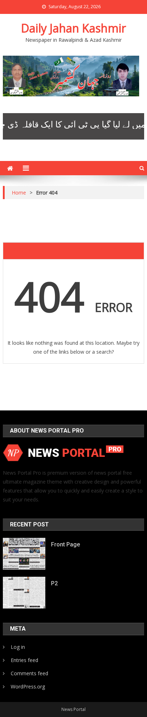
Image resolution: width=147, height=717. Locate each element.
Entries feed (24, 660)
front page (65, 544)
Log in (18, 646)
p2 (54, 583)
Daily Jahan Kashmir (73, 28)
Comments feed (29, 673)
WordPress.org (28, 686)
